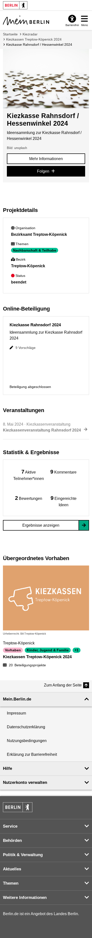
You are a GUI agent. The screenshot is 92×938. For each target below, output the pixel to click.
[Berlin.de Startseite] (17, 807)
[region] (28, 475)
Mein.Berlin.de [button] (17, 699)
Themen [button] (10, 883)
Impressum (16, 713)
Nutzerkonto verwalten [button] (25, 782)
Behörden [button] (12, 840)
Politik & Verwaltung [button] (23, 854)
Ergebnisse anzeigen (40, 525)
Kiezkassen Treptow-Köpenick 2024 (34, 39)
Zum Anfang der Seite (63, 685)
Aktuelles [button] (12, 869)
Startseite (10, 34)
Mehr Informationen (46, 159)
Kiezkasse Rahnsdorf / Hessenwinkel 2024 (39, 44)
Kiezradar (30, 34)
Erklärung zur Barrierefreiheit (32, 754)
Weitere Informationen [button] (25, 897)
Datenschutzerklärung (26, 727)
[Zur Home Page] (26, 20)
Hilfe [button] (7, 768)
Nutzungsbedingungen (27, 741)
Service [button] (10, 826)
